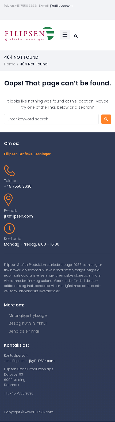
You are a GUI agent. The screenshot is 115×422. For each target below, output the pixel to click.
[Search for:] (51, 119)
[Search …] (75, 36)
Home (10, 64)
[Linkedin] (73, 14)
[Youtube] (50, 14)
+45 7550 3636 (18, 186)
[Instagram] (65, 14)
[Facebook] (42, 14)
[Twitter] (58, 14)
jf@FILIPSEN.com (42, 360)
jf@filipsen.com (61, 5)
